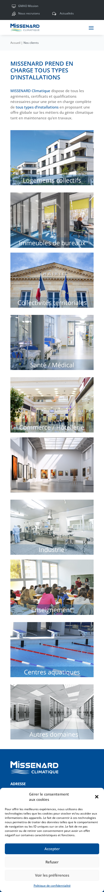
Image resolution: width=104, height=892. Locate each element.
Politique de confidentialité (52, 886)
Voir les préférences (52, 875)
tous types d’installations (37, 107)
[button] (96, 796)
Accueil (15, 43)
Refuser (52, 862)
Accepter (52, 848)
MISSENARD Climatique (30, 90)
